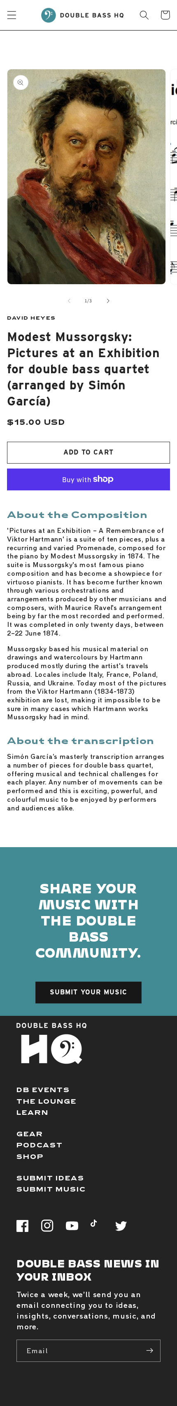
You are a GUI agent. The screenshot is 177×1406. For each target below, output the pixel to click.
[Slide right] (108, 301)
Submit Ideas (50, 1178)
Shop (30, 1156)
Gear (29, 1134)
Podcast (39, 1145)
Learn (32, 1112)
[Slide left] (69, 301)
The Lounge (46, 1101)
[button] (11, 15)
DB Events (43, 1089)
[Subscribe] (149, 1351)
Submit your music (89, 992)
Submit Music (51, 1189)
